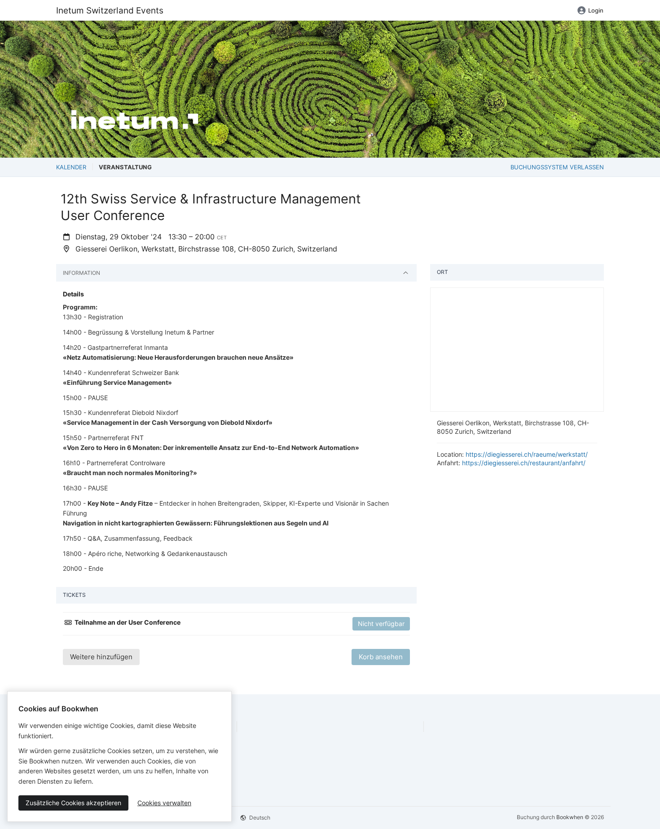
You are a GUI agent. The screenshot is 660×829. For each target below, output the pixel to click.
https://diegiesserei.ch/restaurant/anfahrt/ (523, 463)
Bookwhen (569, 817)
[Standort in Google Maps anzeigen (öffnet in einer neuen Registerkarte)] (517, 349)
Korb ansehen (381, 657)
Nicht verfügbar (381, 623)
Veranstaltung (125, 167)
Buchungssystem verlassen (557, 167)
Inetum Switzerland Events (109, 10)
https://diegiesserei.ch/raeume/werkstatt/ (527, 454)
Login (595, 10)
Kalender (71, 167)
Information (81, 272)
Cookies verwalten (164, 803)
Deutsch (259, 817)
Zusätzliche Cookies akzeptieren (73, 803)
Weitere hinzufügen (101, 657)
